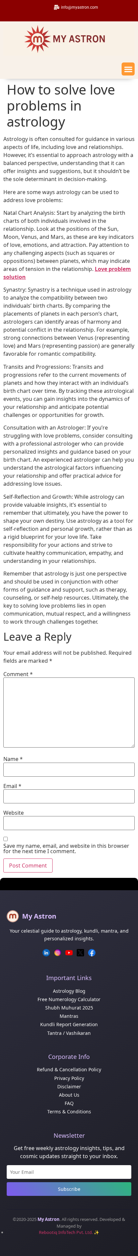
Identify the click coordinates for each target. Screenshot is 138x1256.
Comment (18, 674)
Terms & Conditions (69, 1111)
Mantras (69, 1016)
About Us (69, 1095)
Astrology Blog (69, 991)
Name (13, 759)
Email (12, 786)
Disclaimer (69, 1086)
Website (13, 812)
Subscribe (69, 1189)
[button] (128, 68)
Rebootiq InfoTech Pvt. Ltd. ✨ (69, 1232)
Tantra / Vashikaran (69, 1033)
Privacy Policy (69, 1078)
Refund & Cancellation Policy (69, 1069)
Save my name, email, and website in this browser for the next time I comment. (66, 848)
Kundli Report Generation (69, 1024)
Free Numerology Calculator (69, 999)
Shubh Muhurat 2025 (69, 1007)
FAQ (69, 1103)
